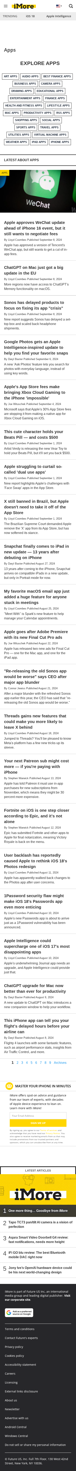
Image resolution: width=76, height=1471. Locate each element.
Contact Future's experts (21, 1338)
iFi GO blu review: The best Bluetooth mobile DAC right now (37, 1255)
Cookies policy (14, 1356)
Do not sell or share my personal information (35, 1445)
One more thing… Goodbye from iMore (38, 1210)
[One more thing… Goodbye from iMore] (38, 1195)
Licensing (11, 1382)
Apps (4, 173)
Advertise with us (16, 1418)
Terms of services (49, 1130)
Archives (60, 1062)
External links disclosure (21, 1391)
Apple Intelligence (58, 16)
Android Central (16, 1427)
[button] (71, 6)
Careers (10, 1373)
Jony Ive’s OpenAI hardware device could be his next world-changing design (40, 1270)
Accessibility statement (20, 1365)
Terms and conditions (19, 1329)
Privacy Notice (53, 1133)
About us (11, 1400)
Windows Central (16, 1436)
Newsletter (12, 1409)
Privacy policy (14, 1347)
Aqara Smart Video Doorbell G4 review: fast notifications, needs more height (38, 1240)
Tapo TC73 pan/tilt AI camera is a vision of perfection (40, 1224)
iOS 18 (30, 16)
